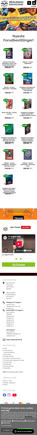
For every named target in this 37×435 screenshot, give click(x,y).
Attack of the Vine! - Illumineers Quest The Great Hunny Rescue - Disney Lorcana (9, 64)
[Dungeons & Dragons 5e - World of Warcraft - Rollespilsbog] (28, 78)
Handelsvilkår (7, 364)
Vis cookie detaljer (6, 425)
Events (5, 384)
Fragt (5, 348)
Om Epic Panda (8, 362)
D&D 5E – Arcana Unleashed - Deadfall (9, 88)
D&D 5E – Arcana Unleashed (28, 62)
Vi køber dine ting (8, 356)
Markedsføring (19, 421)
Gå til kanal (18, 264)
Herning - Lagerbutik (9, 382)
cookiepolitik (28, 416)
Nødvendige (7, 421)
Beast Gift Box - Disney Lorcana (9, 113)
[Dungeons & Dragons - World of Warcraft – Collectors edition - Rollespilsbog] (28, 129)
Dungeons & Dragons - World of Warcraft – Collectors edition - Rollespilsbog (28, 140)
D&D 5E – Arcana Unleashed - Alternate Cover (28, 164)
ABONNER (26, 227)
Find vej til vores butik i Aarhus (12, 358)
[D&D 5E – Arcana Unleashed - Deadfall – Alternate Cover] (9, 154)
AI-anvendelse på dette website (13, 372)
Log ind (33, 6)
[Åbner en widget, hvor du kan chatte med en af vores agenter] (23, 431)
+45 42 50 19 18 (10, 332)
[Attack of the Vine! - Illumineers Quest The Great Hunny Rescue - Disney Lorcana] (9, 53)
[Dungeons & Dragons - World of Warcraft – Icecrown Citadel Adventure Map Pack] (9, 179)
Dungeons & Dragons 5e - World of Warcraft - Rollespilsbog (28, 89)
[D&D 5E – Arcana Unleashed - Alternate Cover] (28, 154)
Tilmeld (18, 218)
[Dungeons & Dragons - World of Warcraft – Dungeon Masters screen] (28, 104)
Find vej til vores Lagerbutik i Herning (14, 360)
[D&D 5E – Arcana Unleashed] (27, 53)
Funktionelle (30, 421)
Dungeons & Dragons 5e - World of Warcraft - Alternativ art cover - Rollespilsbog (9, 140)
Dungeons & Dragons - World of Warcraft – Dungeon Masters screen (28, 114)
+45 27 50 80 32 (10, 312)
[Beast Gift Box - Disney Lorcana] (9, 104)
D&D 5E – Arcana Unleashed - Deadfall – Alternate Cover (9, 164)
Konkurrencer (7, 354)
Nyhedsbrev (7, 368)
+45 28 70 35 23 (10, 304)
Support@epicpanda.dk (14, 339)
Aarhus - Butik (8, 380)
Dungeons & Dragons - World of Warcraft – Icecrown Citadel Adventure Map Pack (9, 190)
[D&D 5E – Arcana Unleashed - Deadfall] (9, 78)
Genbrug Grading (8, 366)
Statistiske (6, 423)
